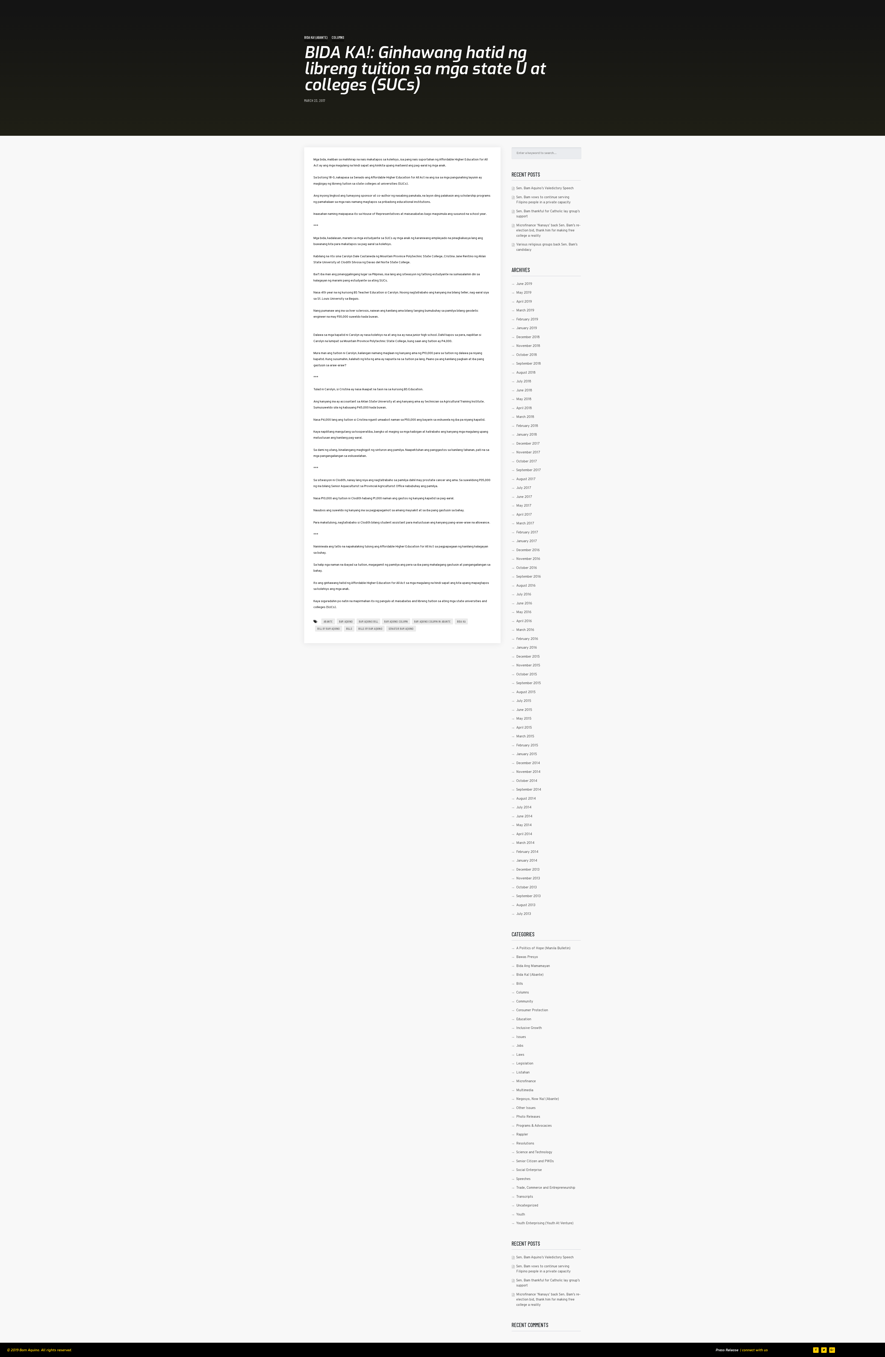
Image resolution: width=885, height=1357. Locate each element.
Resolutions (525, 1143)
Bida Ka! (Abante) (315, 37)
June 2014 (524, 816)
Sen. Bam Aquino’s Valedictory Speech (545, 188)
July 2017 (523, 488)
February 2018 (527, 426)
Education (523, 1019)
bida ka (461, 621)
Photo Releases (528, 1117)
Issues (521, 1037)
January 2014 (526, 861)
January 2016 (526, 648)
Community (524, 1001)
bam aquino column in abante (432, 621)
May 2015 (523, 719)
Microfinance (526, 1081)
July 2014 (523, 807)
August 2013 (525, 905)
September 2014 (528, 790)
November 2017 (528, 452)
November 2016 (528, 559)
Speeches (523, 1179)
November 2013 (528, 878)
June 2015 (524, 710)
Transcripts (524, 1197)
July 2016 (523, 594)
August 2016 (526, 586)
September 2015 (528, 683)
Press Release (727, 1350)
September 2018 (528, 364)
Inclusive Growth (529, 1028)
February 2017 (527, 532)
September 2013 (528, 896)
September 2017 (528, 470)
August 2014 (526, 799)
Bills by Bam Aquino (370, 628)
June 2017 (524, 497)
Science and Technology (534, 1152)
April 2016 (524, 621)
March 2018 (525, 417)
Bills (349, 628)
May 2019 (523, 293)
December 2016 (528, 550)
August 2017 (526, 479)
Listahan (523, 1072)
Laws (520, 1055)
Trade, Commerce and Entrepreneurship (545, 1188)
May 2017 (523, 506)
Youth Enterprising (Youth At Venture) (544, 1223)
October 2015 (526, 674)
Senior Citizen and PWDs (535, 1161)
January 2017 (526, 541)
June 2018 (524, 390)
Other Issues (526, 1108)
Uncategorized (527, 1205)
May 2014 (524, 825)
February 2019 (527, 319)
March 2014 (525, 843)
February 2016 (527, 639)
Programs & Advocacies (534, 1126)
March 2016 (525, 630)
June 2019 (524, 284)
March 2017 (525, 523)
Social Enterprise (529, 1170)
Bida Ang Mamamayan (533, 966)
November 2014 (528, 772)
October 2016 (526, 568)
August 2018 (526, 373)
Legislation (524, 1063)
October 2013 (526, 887)
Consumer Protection (532, 1010)
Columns (338, 37)
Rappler (522, 1134)
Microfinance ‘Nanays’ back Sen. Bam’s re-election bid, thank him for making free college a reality (548, 230)
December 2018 (528, 337)
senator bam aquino (401, 628)
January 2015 (526, 754)
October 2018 (526, 355)
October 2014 (526, 781)
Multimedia (524, 1090)
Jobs (519, 1046)
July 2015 (523, 701)
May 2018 (523, 399)
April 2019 (524, 302)
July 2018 (523, 381)
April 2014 (524, 834)
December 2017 (528, 444)
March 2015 (525, 736)
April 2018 (524, 408)
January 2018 (526, 435)
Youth (520, 1214)
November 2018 (528, 346)
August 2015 (526, 692)
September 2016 (528, 577)
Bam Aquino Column (396, 621)
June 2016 (524, 603)
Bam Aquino (346, 621)
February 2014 (527, 852)
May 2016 (523, 612)
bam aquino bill (368, 621)
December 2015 (528, 657)
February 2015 (527, 745)
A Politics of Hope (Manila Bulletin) (543, 948)
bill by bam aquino (328, 628)
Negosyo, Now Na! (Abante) (537, 1099)
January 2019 (526, 328)
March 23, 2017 (314, 100)
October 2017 (526, 461)
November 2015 (528, 665)
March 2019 (525, 310)
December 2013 (528, 870)
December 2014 (528, 763)
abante (328, 621)
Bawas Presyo (527, 957)
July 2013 (523, 914)
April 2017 (524, 515)
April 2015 (524, 728)
